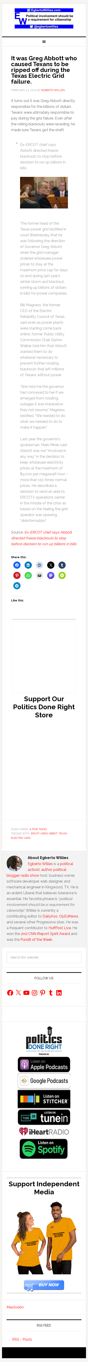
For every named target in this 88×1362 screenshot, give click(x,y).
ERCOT (35, 833)
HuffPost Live (60, 928)
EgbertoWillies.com (44, 18)
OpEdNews (68, 916)
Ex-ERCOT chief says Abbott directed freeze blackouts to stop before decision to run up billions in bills (43, 538)
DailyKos (50, 916)
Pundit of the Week (36, 939)
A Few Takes (38, 829)
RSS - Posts (22, 1339)
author (46, 870)
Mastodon (15, 1307)
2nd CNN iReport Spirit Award (45, 934)
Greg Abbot (49, 833)
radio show (30, 875)
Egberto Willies (40, 864)
